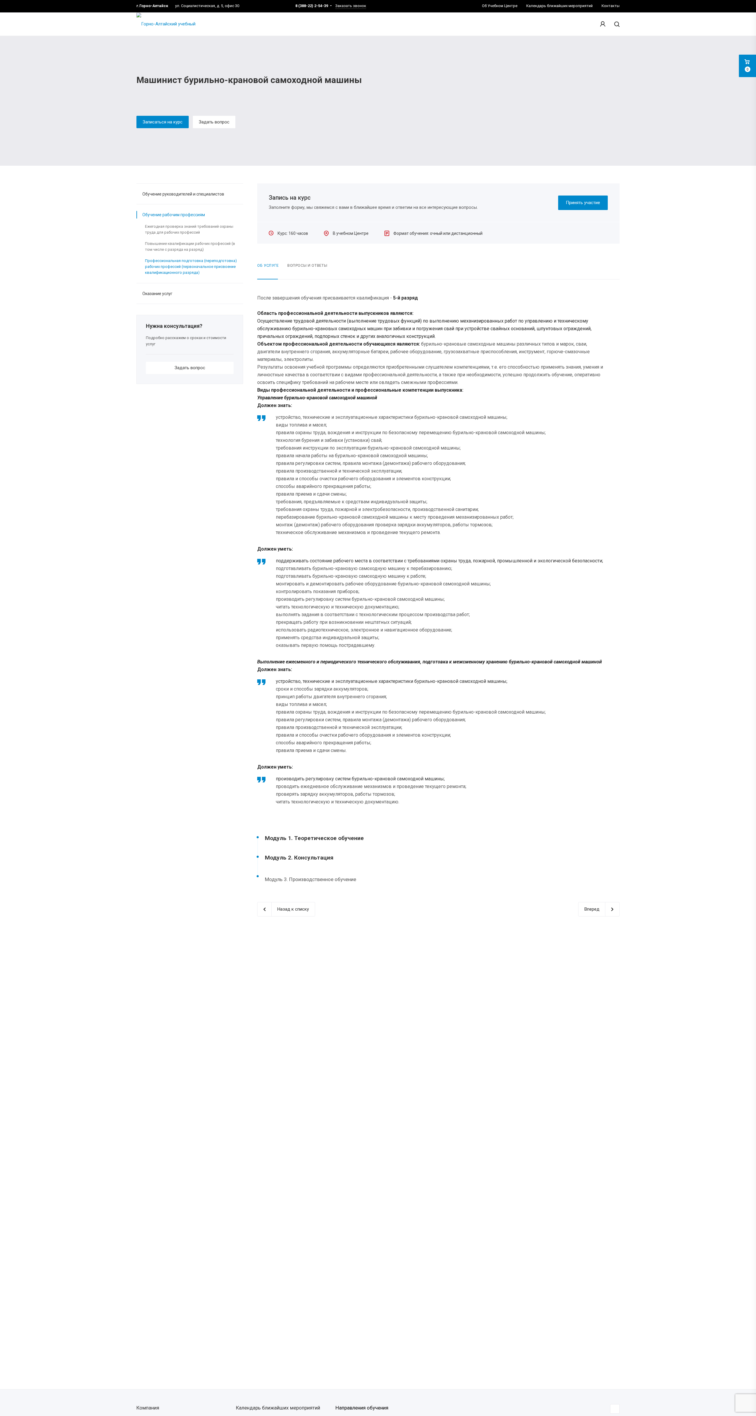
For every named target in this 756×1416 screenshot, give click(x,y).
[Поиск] (616, 24)
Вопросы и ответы (307, 265)
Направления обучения (361, 1408)
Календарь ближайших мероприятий (278, 1408)
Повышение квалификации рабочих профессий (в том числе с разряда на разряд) (190, 246)
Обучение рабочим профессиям (173, 214)
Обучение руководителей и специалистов (183, 194)
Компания (147, 1408)
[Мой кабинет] (602, 24)
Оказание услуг (157, 293)
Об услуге (268, 265)
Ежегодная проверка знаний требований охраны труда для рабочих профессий (189, 229)
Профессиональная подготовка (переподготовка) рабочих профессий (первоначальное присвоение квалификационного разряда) (191, 266)
